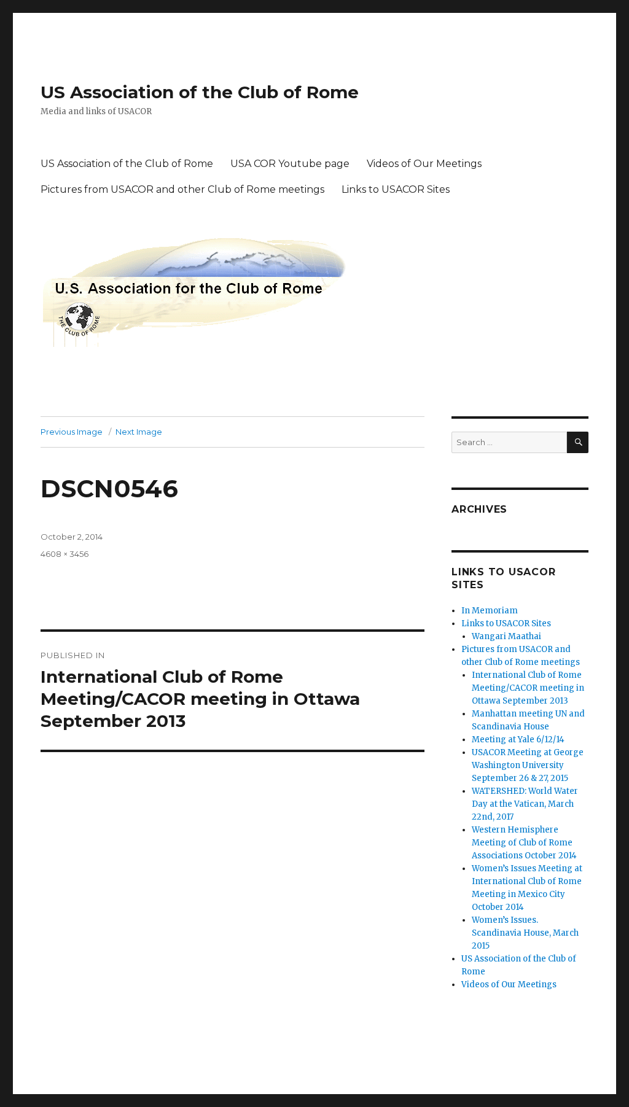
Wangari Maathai (506, 636)
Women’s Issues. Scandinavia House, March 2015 (525, 933)
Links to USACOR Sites (396, 189)
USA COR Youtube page (290, 163)
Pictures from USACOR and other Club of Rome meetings (182, 189)
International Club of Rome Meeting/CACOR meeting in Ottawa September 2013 (528, 688)
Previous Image (72, 432)
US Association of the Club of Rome (200, 92)
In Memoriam (489, 610)
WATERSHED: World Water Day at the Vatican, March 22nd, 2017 (525, 804)
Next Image (138, 432)
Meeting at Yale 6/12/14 (518, 739)
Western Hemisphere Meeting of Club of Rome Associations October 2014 (524, 843)
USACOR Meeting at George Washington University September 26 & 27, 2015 (528, 765)
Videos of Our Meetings (424, 163)
